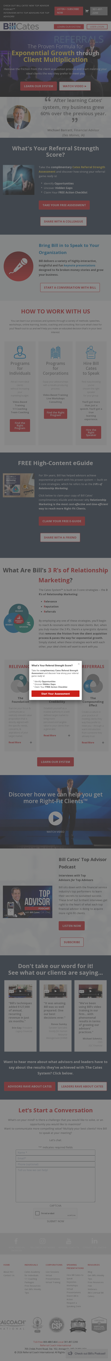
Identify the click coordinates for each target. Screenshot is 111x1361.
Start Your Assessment (55, 694)
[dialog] (55, 680)
